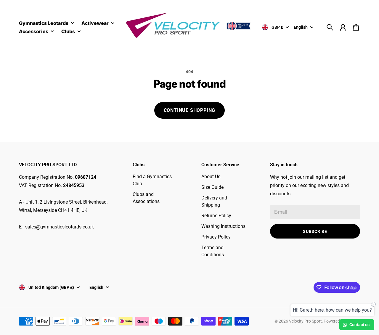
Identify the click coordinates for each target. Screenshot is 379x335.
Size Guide (212, 187)
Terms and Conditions (212, 251)
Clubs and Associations (146, 197)
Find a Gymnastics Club (152, 180)
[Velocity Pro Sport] (189, 26)
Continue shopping (190, 110)
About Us (210, 176)
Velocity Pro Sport (305, 321)
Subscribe (315, 231)
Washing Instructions (223, 226)
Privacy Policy (216, 237)
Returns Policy (216, 215)
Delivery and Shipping (214, 201)
